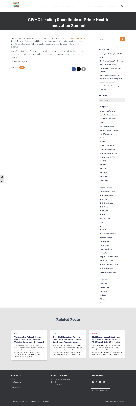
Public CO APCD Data (106, 260)
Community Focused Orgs (108, 153)
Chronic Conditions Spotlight (109, 130)
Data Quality (103, 172)
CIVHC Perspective (106, 134)
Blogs (102, 122)
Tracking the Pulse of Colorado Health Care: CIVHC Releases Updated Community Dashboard (29, 339)
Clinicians (103, 138)
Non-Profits (103, 230)
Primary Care (104, 253)
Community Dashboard (107, 149)
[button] (59, 6)
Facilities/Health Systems (108, 191)
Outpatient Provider (106, 237)
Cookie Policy (35, 401)
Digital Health (104, 180)
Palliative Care (104, 241)
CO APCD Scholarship (107, 145)
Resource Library (100, 6)
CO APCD (102, 142)
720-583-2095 (15, 387)
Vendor (102, 303)
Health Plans (104, 207)
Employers (103, 184)
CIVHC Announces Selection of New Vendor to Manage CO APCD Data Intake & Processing (106, 339)
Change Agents (68, 6)
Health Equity (104, 199)
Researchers (104, 280)
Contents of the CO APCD (107, 157)
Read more (29, 356)
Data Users (103, 176)
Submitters (103, 291)
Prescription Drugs (106, 249)
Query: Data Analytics (106, 268)
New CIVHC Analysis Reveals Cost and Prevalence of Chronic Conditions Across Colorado (67, 339)
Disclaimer (46, 401)
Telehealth (103, 295)
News (22, 67)
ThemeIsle (121, 401)
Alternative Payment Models (109, 115)
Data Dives (103, 168)
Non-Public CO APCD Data (108, 234)
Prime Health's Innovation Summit (73, 38)
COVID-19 (103, 161)
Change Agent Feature (107, 126)
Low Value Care (105, 218)
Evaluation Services (106, 188)
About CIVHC (113, 6)
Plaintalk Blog (104, 245)
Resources (103, 283)
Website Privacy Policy (20, 401)
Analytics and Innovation (108, 119)
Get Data (56, 6)
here (17, 61)
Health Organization (106, 203)
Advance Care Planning (107, 111)
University (103, 299)
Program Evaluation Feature (109, 257)
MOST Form (103, 222)
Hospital (102, 214)
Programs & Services (84, 6)
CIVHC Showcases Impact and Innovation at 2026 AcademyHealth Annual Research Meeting (111, 79)
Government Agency (106, 195)
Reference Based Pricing (108, 272)
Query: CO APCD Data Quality (109, 264)
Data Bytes (103, 165)
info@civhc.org (16, 382)
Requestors (103, 276)
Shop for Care (45, 6)
